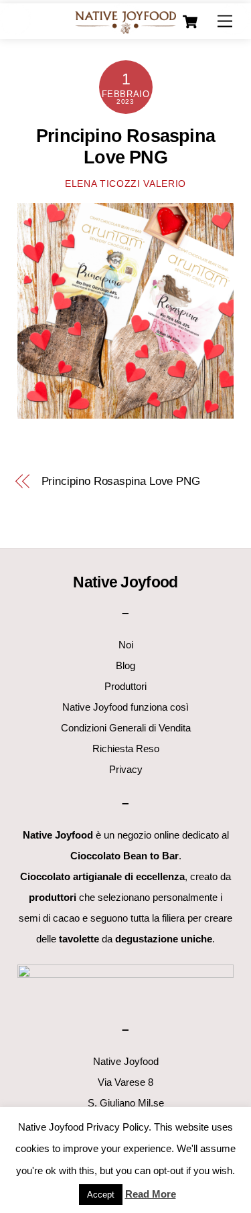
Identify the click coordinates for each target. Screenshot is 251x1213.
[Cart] (190, 22)
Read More (150, 1194)
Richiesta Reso (125, 748)
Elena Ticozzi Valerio (125, 184)
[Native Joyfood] (125, 21)
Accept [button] (100, 1195)
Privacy (126, 769)
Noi (125, 644)
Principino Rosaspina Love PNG (121, 481)
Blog (125, 665)
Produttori (125, 686)
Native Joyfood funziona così (125, 707)
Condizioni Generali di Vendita (126, 727)
